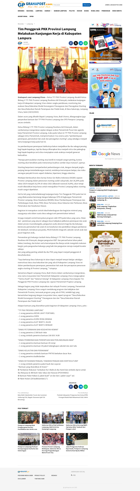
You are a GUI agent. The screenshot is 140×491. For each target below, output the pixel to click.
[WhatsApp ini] (85, 43)
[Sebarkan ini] (71, 43)
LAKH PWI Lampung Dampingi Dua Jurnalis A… (109, 224)
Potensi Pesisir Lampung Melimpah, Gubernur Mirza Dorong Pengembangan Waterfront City (51, 450)
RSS (74, 475)
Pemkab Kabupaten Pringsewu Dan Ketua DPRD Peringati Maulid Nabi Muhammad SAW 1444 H (72, 395)
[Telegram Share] (81, 43)
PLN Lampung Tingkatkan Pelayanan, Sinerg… (106, 207)
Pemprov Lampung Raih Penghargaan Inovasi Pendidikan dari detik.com (27, 427)
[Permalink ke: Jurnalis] (20, 43)
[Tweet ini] (76, 43)
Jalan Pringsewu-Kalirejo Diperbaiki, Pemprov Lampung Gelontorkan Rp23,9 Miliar (77, 449)
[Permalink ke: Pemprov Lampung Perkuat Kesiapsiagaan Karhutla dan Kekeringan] (29, 439)
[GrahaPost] (35, 5)
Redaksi (54, 475)
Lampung (92, 188)
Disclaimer (22, 479)
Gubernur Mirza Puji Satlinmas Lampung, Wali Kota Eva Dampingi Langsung (53, 427)
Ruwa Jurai (100, 204)
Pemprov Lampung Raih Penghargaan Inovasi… (103, 191)
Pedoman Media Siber (25, 475)
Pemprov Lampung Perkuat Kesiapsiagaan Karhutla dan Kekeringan (28, 449)
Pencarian (87, 5)
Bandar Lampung (102, 196)
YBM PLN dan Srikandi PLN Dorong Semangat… (106, 216)
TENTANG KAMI (39, 479)
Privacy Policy (40, 475)
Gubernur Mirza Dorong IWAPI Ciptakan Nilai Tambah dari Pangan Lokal (76, 427)
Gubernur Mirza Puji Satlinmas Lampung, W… (108, 199)
